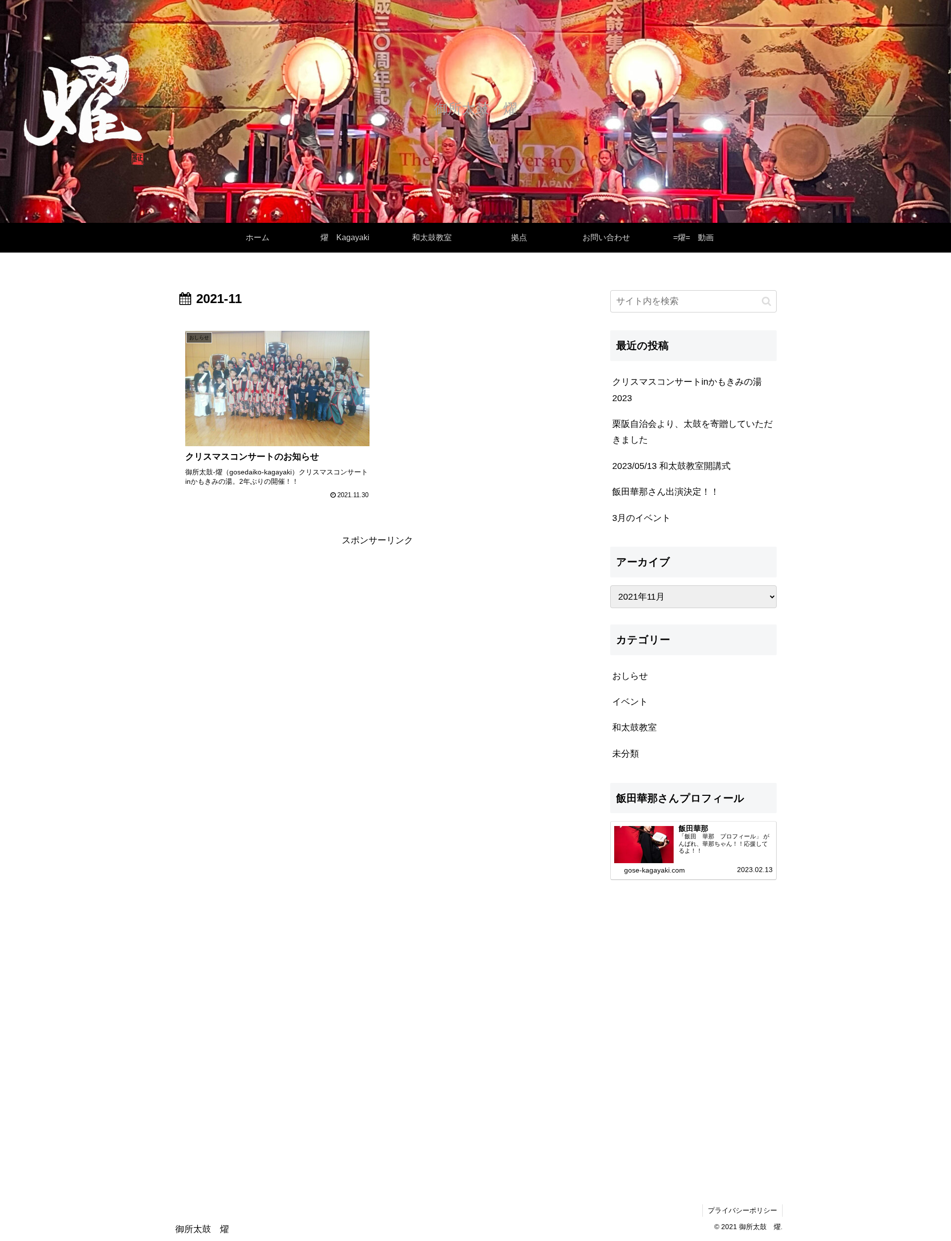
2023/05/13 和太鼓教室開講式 (671, 466)
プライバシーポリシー (742, 1210)
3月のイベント (641, 518)
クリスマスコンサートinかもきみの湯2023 (687, 390)
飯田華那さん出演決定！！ (665, 492)
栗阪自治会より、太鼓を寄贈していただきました (692, 432)
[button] (766, 301)
